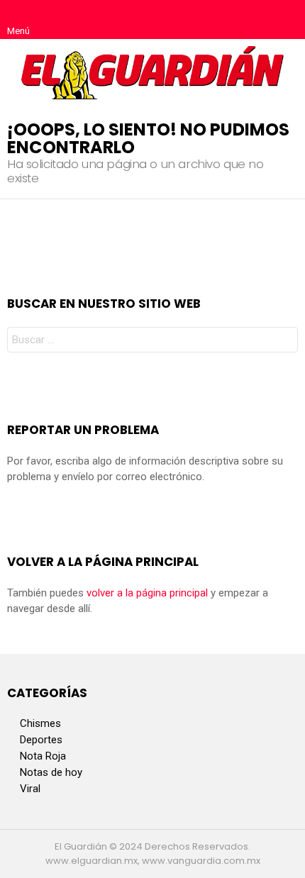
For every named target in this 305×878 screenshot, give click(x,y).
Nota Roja (43, 756)
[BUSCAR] (286, 20)
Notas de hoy (51, 772)
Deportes (41, 739)
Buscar (284, 341)
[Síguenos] (256, 20)
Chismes (40, 723)
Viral (30, 788)
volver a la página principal (147, 593)
